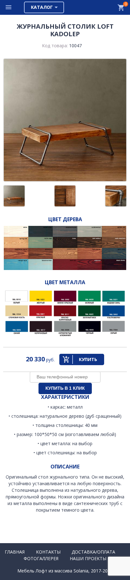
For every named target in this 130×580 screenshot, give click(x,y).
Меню (9, 7)
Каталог (42, 7)
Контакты (48, 552)
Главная (15, 552)
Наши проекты (88, 558)
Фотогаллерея (41, 558)
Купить (88, 359)
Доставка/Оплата (93, 552)
